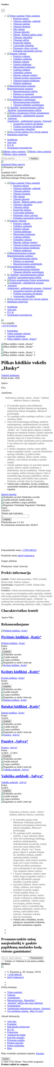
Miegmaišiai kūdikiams (24, 67)
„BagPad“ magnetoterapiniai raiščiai (24, 110)
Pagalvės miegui (21, 18)
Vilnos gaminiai (32, 16)
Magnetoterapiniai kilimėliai (26, 102)
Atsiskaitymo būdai (16, 1035)
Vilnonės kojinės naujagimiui (27, 78)
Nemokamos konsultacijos (19, 147)
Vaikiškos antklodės (22, 59)
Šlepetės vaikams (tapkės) (25, 75)
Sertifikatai (12, 139)
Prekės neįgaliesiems (39, 113)
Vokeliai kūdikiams (22, 64)
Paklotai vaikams (21, 61)
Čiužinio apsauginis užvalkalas (27, 126)
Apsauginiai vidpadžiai (24, 129)
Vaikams (22, 53)
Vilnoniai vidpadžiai (22, 37)
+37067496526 (29, 550)
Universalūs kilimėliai (23, 45)
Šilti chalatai (19, 29)
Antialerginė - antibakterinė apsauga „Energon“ (29, 121)
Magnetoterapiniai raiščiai (25, 91)
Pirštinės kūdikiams (22, 83)
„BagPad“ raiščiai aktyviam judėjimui (25, 1003)
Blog (9, 1048)
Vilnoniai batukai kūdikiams (26, 80)
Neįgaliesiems (13, 1005)
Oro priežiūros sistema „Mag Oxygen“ (25, 1011)
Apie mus (11, 142)
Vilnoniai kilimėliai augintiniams (28, 105)
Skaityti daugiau (8, 494)
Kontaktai (11, 1024)
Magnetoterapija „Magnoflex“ (21, 1000)
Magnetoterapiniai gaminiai (20, 88)
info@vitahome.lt (26, 555)
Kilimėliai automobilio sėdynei (27, 51)
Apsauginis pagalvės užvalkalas (28, 123)
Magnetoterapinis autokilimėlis (27, 97)
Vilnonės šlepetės (21, 32)
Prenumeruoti (36, 958)
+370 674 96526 (9, 325)
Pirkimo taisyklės (15, 1043)
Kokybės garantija (15, 1037)
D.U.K (10, 145)
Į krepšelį (6, 519)
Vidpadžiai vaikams (22, 72)
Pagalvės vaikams (21, 56)
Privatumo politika (16, 1040)
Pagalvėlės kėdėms (22, 43)
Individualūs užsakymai (18, 1026)
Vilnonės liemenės (21, 26)
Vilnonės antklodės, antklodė (26, 21)
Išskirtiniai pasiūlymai (17, 134)
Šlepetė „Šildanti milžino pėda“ (28, 34)
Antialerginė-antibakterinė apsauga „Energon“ (29, 1008)
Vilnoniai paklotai (21, 24)
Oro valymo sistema (38, 132)
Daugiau (40, 1053)
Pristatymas (12, 1032)
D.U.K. (10, 1029)
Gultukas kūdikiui (21, 70)
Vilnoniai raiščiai (21, 40)
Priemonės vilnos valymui (25, 48)
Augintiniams (29, 99)
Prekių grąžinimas (15, 1045)
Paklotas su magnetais (23, 94)
